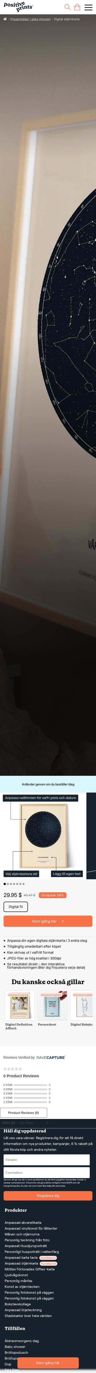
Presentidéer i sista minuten (30, 19)
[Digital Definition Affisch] (19, 1019)
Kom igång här (48, 1363)
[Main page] (18, 7)
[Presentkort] (52, 1019)
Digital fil (16, 907)
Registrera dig (48, 1196)
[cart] (77, 7)
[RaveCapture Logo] (50, 1057)
